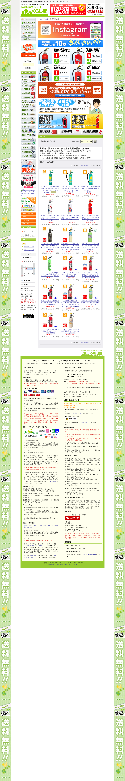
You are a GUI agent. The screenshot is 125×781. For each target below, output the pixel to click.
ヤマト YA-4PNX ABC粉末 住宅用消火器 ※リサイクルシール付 (50, 302)
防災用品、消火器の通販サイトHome (28, 19)
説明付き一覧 (85, 165)
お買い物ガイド (28, 22)
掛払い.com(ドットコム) (34, 545)
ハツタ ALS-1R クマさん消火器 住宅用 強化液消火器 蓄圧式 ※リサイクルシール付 (50, 189)
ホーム (40, 19)
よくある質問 (28, 25)
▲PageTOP (51, 564)
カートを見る (28, 32)
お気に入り (25, 217)
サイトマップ (26, 223)
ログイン (28, 39)
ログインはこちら (29, 250)
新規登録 (28, 35)
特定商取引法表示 (27, 213)
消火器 (46, 19)
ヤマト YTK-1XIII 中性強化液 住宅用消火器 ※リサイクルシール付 (70, 331)
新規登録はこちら (29, 247)
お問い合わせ (28, 29)
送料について (77, 413)
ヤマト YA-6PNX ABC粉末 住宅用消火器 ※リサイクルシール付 (50, 331)
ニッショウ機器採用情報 (88, 554)
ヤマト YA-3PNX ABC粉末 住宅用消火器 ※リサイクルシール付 (70, 274)
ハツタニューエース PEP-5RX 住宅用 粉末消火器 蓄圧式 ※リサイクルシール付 (50, 274)
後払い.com (53, 481)
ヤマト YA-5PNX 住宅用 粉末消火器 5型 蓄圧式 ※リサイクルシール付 (90, 302)
